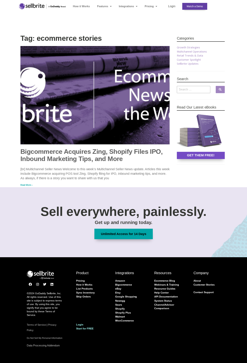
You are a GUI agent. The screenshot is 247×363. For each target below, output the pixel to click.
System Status (163, 300)
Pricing (149, 6)
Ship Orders (83, 296)
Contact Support (203, 292)
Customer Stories (204, 284)
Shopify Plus (123, 312)
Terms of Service (36, 324)
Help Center (161, 292)
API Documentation (166, 296)
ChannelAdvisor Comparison (164, 306)
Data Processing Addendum (43, 345)
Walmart (120, 316)
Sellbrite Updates (188, 63)
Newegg (120, 300)
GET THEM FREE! (200, 155)
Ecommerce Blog (164, 280)
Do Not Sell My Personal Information (44, 338)
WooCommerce (124, 320)
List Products (84, 288)
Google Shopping (126, 296)
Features (102, 6)
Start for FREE (84, 328)
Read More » (26, 185)
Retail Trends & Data (190, 55)
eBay (118, 288)
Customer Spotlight (189, 59)
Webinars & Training (166, 284)
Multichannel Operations (192, 51)
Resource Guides (164, 288)
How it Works (81, 6)
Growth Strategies (188, 47)
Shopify (120, 308)
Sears (118, 304)
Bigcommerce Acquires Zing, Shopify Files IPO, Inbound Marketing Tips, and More (91, 155)
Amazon (120, 280)
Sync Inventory (85, 292)
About (197, 280)
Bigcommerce (123, 284)
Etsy (118, 292)
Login (171, 6)
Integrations (126, 6)
